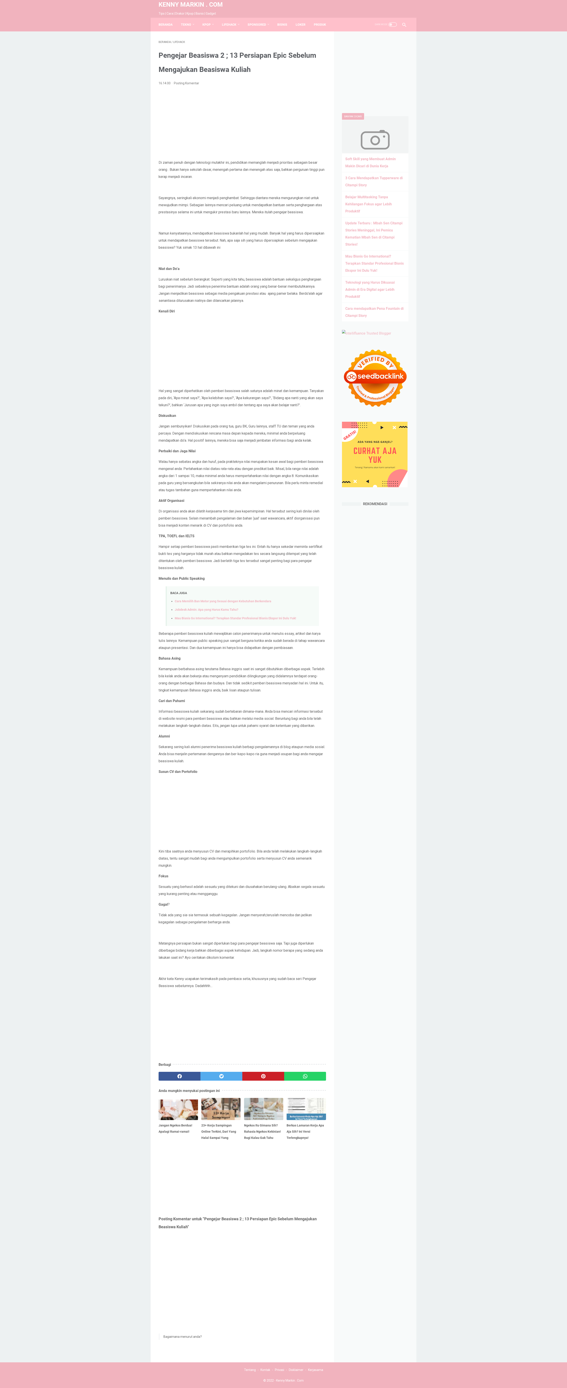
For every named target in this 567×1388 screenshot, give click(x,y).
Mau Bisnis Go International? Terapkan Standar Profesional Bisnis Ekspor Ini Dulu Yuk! (235, 618)
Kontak (265, 1370)
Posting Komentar (186, 83)
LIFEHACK (229, 24)
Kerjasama (315, 1370)
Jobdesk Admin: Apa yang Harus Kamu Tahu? (206, 610)
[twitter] (221, 1076)
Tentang (250, 1370)
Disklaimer (296, 1370)
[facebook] (179, 1076)
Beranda (166, 24)
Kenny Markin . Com (191, 4)
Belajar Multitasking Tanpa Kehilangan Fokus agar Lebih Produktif (368, 204)
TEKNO (186, 24)
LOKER (300, 24)
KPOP (206, 24)
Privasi (279, 1370)
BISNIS (282, 24)
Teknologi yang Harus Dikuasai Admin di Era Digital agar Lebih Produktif (370, 289)
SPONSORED (257, 24)
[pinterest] (263, 1076)
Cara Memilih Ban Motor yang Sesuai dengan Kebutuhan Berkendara (223, 601)
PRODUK (320, 24)
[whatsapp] (305, 1076)
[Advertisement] (242, 123)
